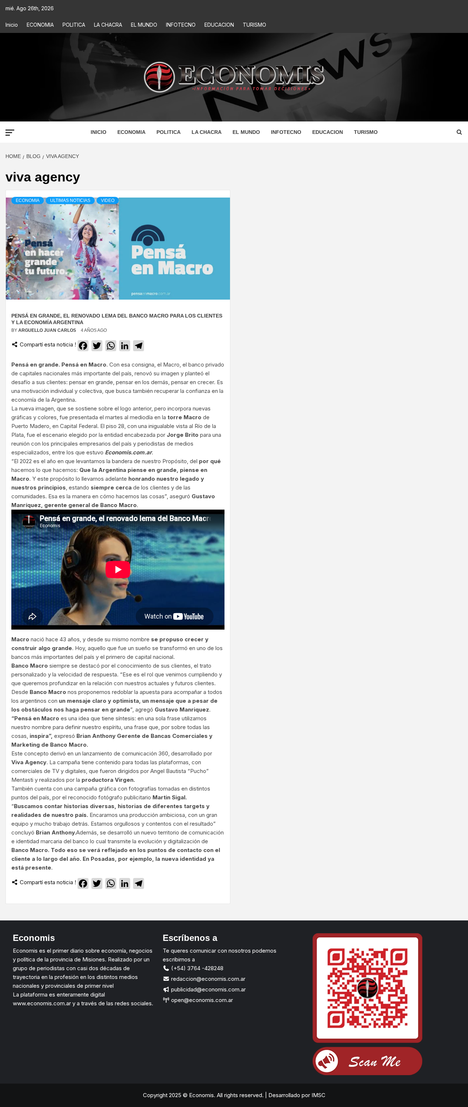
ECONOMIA (40, 25)
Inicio (11, 25)
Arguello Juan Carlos (47, 330)
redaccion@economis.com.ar (207, 978)
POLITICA (74, 25)
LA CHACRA (108, 25)
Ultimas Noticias (70, 200)
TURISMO (254, 25)
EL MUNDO (144, 25)
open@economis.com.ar (201, 1000)
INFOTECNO (181, 25)
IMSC (317, 1095)
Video (107, 200)
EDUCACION (219, 25)
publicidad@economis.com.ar (208, 989)
